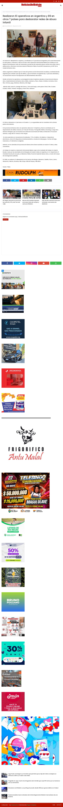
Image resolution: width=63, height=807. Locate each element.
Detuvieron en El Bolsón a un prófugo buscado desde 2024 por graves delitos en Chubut (33, 788)
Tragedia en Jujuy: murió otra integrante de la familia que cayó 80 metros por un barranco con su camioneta (34, 781)
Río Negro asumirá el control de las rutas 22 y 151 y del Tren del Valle (12, 202)
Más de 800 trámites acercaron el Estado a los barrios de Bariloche (51, 202)
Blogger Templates (31, 805)
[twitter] (56, 1)
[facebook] (54, 1)
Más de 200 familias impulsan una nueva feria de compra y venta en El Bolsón (30, 202)
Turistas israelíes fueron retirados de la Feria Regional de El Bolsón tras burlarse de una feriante (33, 795)
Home (54, 804)
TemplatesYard (14, 805)
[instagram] (59, 1)
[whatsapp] (55, 263)
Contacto (59, 804)
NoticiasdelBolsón (8, 26)
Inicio (4, 11)
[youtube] (43, 263)
